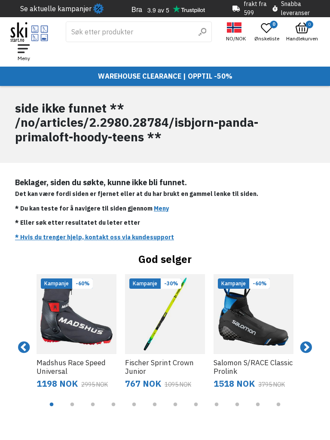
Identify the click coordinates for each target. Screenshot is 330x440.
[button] (237, 32)
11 (258, 410)
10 (237, 410)
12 (278, 410)
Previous (24, 347)
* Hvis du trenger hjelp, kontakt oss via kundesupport (94, 237)
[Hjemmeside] (29, 32)
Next (306, 347)
